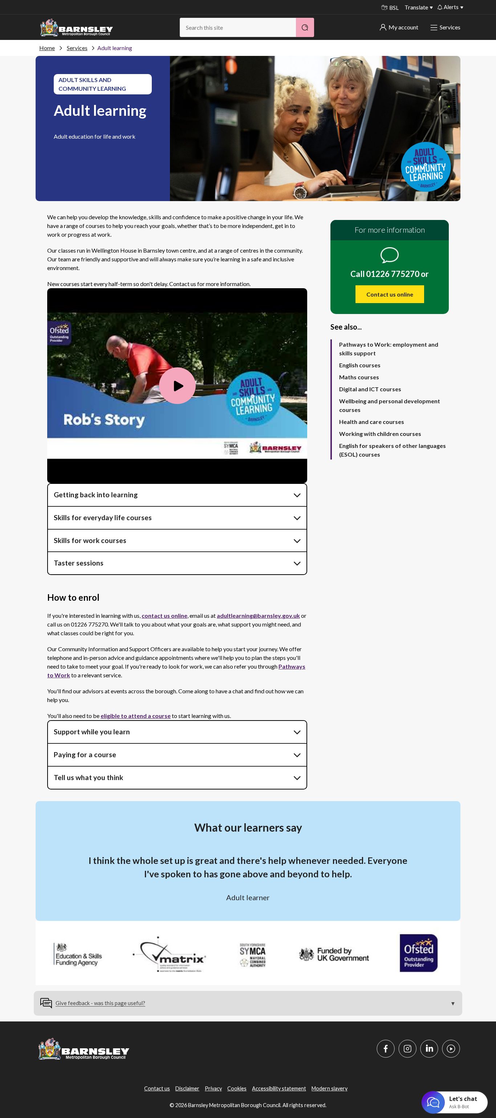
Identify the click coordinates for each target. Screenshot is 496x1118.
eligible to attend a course (136, 715)
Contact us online (389, 294)
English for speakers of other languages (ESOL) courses (392, 450)
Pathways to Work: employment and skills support (388, 348)
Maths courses (359, 377)
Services (450, 27)
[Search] (305, 27)
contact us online (164, 615)
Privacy (213, 1088)
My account (403, 27)
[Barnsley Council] (76, 28)
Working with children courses (380, 433)
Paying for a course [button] (85, 754)
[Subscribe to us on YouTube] (451, 1049)
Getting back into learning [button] (96, 494)
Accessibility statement (279, 1088)
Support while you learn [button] (92, 731)
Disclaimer (187, 1088)
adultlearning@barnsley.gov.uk (258, 615)
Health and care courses (371, 421)
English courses (360, 365)
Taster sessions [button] (78, 563)
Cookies (237, 1088)
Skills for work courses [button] (90, 540)
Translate (416, 7)
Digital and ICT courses (370, 388)
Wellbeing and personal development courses (389, 405)
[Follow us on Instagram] (407, 1049)
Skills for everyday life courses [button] (103, 517)
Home (47, 47)
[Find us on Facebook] (386, 1049)
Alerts (451, 7)
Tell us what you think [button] (89, 777)
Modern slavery (329, 1088)
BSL (394, 7)
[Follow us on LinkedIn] (429, 1049)
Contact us (157, 1088)
